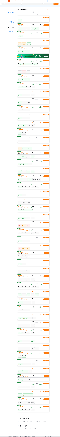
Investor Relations (33, 436)
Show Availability (46, 17)
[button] (49, 1)
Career (26, 436)
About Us (31, 436)
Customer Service (28, 436)
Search (55, 3)
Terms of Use (24, 436)
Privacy (22, 436)
